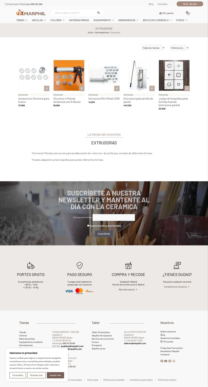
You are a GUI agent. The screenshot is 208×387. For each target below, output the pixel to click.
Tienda (22, 332)
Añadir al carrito (46, 88)
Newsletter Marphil (169, 351)
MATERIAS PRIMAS (79, 20)
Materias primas (27, 338)
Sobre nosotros (168, 331)
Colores (56, 20)
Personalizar (17, 375)
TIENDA (20, 20)
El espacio (97, 345)
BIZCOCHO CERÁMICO (156, 20)
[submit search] (99, 12)
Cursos (95, 342)
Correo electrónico (82, 217)
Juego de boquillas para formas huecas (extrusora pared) (173, 102)
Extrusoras (23, 95)
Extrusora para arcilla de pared (138, 100)
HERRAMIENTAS (126, 20)
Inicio (90, 32)
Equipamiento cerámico (31, 342)
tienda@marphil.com (71, 349)
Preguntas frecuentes (171, 348)
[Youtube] (165, 361)
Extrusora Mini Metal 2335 (104, 98)
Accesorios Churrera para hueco (33, 100)
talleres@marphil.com (135, 343)
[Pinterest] (169, 361)
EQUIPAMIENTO (102, 20)
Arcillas (37, 20)
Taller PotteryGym (101, 332)
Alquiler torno (98, 348)
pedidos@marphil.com (72, 346)
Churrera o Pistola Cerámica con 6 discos (67, 100)
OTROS (180, 20)
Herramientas (102, 32)
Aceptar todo (55, 375)
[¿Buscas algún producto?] (77, 13)
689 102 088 (36, 4)
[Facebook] (161, 361)
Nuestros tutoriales (170, 338)
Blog (162, 334)
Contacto (165, 354)
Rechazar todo (36, 375)
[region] (37, 364)
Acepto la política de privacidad (105, 225)
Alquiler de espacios (102, 335)
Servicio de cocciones (103, 338)
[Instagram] (173, 361)
